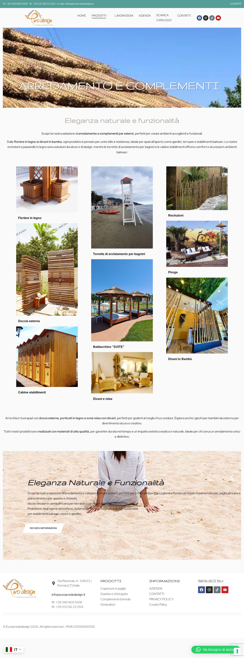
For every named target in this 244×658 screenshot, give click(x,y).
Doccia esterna (29, 321)
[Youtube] (218, 18)
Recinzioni (175, 215)
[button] (215, 649)
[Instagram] (205, 18)
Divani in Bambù (180, 359)
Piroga (173, 272)
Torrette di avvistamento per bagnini (119, 254)
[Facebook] (199, 18)
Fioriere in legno (30, 218)
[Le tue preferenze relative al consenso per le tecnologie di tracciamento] (237, 651)
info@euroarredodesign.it (68, 595)
